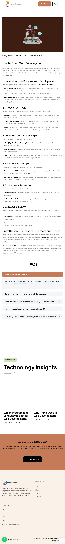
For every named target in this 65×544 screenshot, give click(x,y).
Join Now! (44, 4)
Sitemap (4, 520)
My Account (5, 505)
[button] (4, 539)
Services (4, 517)
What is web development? (16, 274)
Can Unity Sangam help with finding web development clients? (30, 316)
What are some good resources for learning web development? (30, 301)
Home (37, 487)
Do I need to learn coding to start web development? (26, 294)
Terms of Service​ (7, 539)
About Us (38, 490)
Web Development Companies (22, 246)
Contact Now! (31, 459)
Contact (28, 173)
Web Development (36, 56)
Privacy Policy (17, 539)
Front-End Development (11, 88)
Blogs (3, 509)
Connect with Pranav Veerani (11, 524)
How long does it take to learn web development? (25, 309)
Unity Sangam (45, 237)
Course (37, 493)
